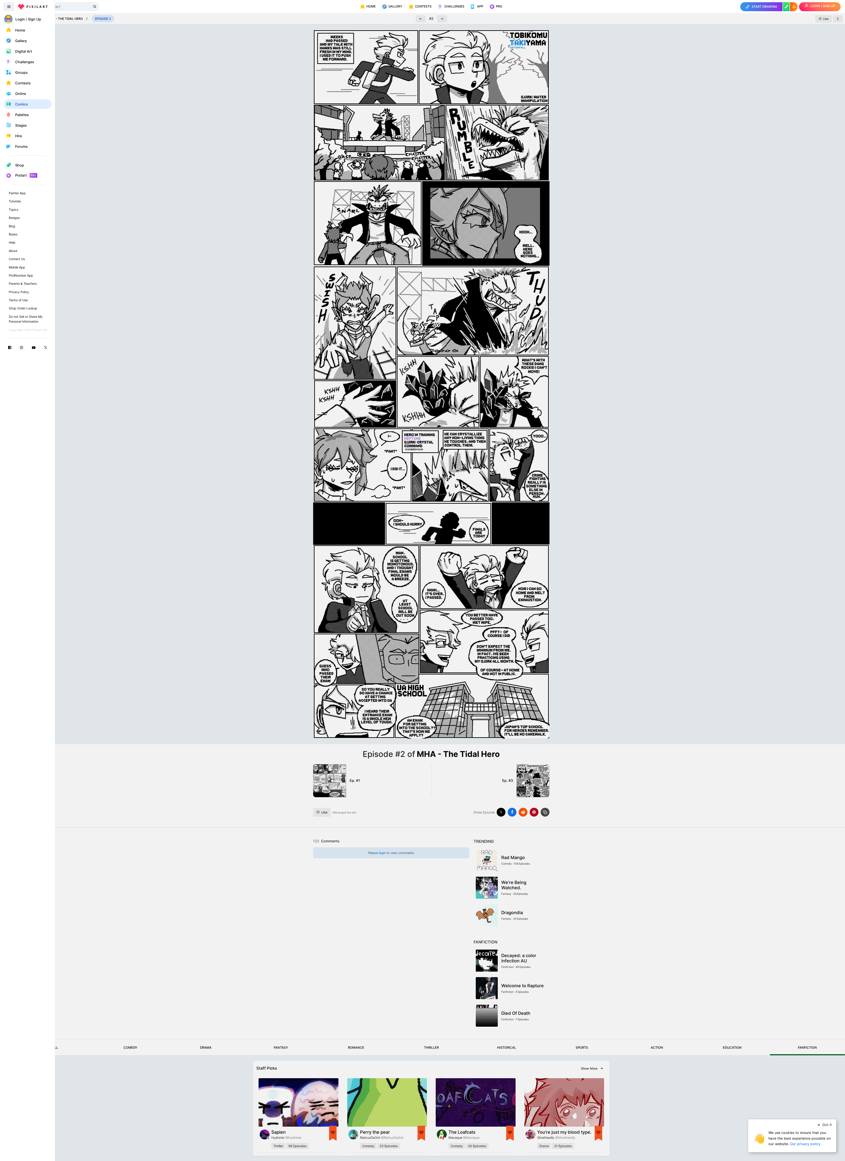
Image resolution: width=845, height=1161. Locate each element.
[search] (95, 6)
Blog (12, 226)
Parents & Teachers (23, 283)
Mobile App (17, 267)
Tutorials (15, 201)
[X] (45, 347)
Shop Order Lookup (23, 308)
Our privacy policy (805, 1144)
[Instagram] (22, 347)
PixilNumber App (21, 275)
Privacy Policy (19, 292)
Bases (13, 234)
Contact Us (17, 259)
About (13, 251)
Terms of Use (18, 300)
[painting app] (786, 6)
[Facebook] (10, 347)
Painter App (17, 193)
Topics (13, 209)
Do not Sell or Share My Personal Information (25, 319)
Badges (14, 218)
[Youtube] (34, 347)
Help (12, 242)
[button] (794, 6)
